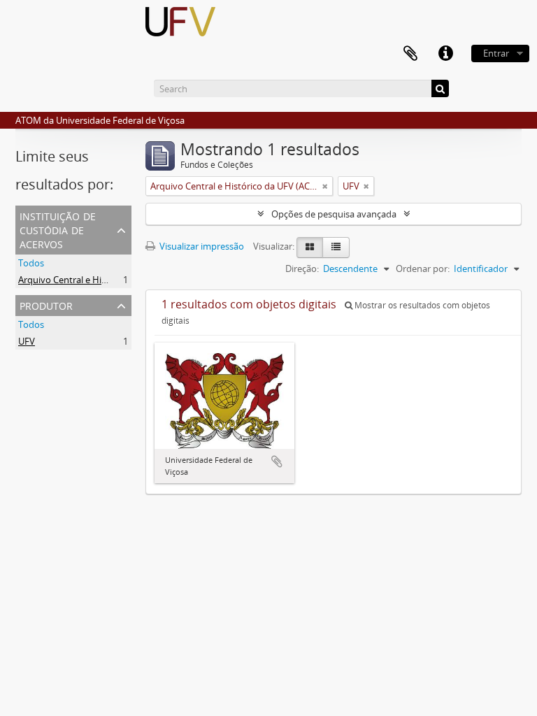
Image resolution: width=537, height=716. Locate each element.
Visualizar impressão (200, 246)
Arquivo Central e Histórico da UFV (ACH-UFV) (112, 279)
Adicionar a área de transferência (277, 461)
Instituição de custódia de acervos (58, 229)
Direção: (302, 268)
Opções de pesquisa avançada (333, 214)
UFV (26, 341)
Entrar (496, 53)
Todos (31, 263)
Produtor (46, 304)
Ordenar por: (423, 268)
